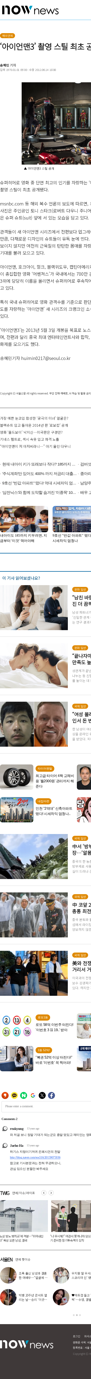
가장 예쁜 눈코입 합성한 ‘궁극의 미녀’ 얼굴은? (34, 418)
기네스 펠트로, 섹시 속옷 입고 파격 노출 (29, 439)
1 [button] (74, 1315)
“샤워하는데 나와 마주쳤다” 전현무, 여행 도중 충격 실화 (33, 1277)
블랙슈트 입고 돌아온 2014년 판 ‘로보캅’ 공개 (34, 425)
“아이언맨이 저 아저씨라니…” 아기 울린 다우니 (35, 446)
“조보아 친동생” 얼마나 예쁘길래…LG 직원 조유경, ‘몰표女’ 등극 (33, 1299)
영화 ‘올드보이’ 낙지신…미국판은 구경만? (31, 432)
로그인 (76, 1336)
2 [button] (77, 1315)
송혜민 (4, 65)
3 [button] (80, 1315)
